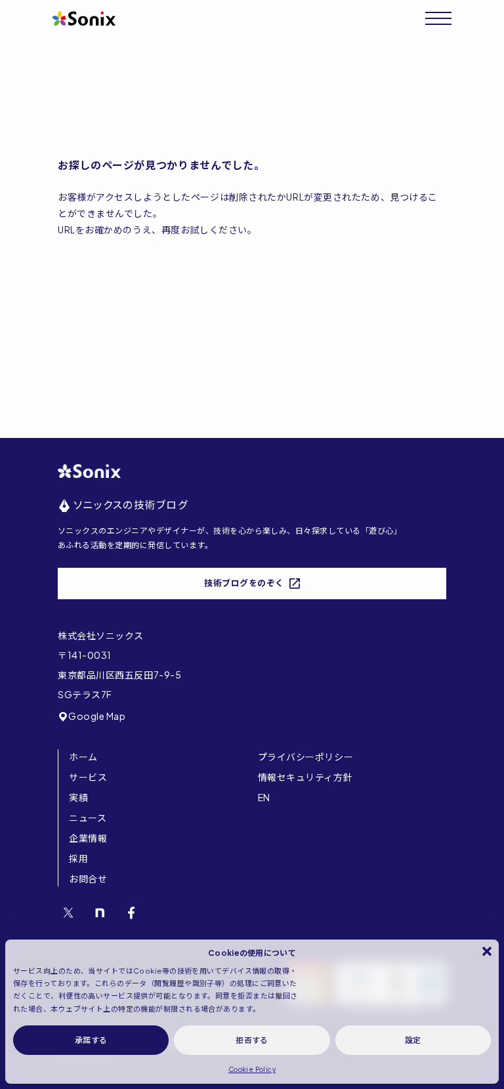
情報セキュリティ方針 (305, 777)
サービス (88, 777)
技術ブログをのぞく (244, 583)
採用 (78, 858)
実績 (78, 797)
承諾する (91, 1040)
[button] (487, 951)
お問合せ (88, 878)
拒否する (252, 1040)
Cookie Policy (252, 1069)
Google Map (97, 716)
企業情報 (88, 838)
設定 (413, 1040)
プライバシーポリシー (306, 756)
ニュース (87, 817)
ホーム (83, 756)
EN (264, 797)
